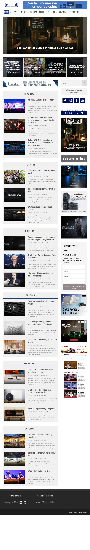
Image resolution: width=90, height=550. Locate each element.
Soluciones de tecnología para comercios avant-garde (39, 391)
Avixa (35, 458)
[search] (84, 83)
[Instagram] (70, 100)
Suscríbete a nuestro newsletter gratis (74, 287)
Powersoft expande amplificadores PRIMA (41, 302)
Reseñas (42, 12)
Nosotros (70, 512)
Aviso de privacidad (82, 512)
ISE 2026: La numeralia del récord (41, 99)
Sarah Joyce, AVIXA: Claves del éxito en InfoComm (42, 256)
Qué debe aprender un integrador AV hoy (42, 454)
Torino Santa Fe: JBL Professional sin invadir (42, 171)
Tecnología (52, 12)
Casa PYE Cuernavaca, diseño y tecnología (40, 435)
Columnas (63, 12)
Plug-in (36, 375)
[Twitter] (65, 100)
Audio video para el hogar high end (41, 408)
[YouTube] (82, 100)
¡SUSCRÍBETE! (74, 12)
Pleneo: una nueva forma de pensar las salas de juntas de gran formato (41, 238)
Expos (35, 103)
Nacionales (36, 176)
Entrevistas (36, 242)
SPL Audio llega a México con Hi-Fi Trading (41, 208)
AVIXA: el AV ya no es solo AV (39, 470)
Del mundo (36, 194)
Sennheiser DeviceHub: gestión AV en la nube (42, 340)
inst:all (30, 103)
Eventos (36, 125)
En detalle (36, 307)
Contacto (75, 512)
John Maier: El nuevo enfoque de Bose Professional (40, 274)
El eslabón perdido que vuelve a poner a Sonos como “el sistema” (40, 322)
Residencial (37, 411)
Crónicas (33, 12)
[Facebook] (76, 100)
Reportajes (14, 12)
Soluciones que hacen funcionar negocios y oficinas (40, 370)
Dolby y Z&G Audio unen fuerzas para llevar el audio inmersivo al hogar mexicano (40, 142)
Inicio (6, 12)
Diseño (36, 440)
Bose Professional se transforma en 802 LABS (41, 190)
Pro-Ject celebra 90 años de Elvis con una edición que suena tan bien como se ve (42, 120)
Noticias (24, 12)
